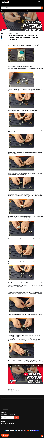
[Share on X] (1, 37)
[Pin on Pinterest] (1, 40)
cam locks (26, 44)
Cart (24, 433)
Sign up (16, 417)
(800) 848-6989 (5, 409)
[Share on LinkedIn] (1, 38)
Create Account (19, 433)
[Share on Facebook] (1, 35)
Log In (15, 433)
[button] (38, 1)
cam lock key (19, 361)
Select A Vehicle (3, 10)
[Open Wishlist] (42, 436)
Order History (28, 433)
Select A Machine (25, 10)
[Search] (42, 8)
